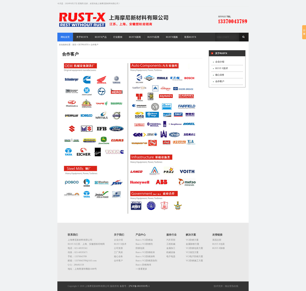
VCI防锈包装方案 (194, 248)
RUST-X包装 (218, 244)
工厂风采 (118, 252)
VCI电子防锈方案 (194, 256)
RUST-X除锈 (218, 248)
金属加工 (170, 248)
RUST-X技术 (221, 68)
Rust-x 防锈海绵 (143, 265)
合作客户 (94, 45)
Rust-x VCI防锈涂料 (145, 256)
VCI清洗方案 (192, 252)
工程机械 (170, 244)
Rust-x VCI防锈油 (144, 240)
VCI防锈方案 (192, 240)
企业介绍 (219, 62)
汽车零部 (170, 240)
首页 (74, 45)
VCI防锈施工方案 (194, 260)
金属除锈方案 (192, 244)
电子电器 (170, 256)
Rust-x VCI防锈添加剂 (146, 260)
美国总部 (216, 240)
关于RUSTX (83, 45)
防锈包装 (140, 248)
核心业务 (219, 75)
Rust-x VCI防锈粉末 (145, 252)
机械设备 (170, 252)
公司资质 (118, 248)
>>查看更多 (141, 269)
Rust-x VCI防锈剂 (144, 244)
